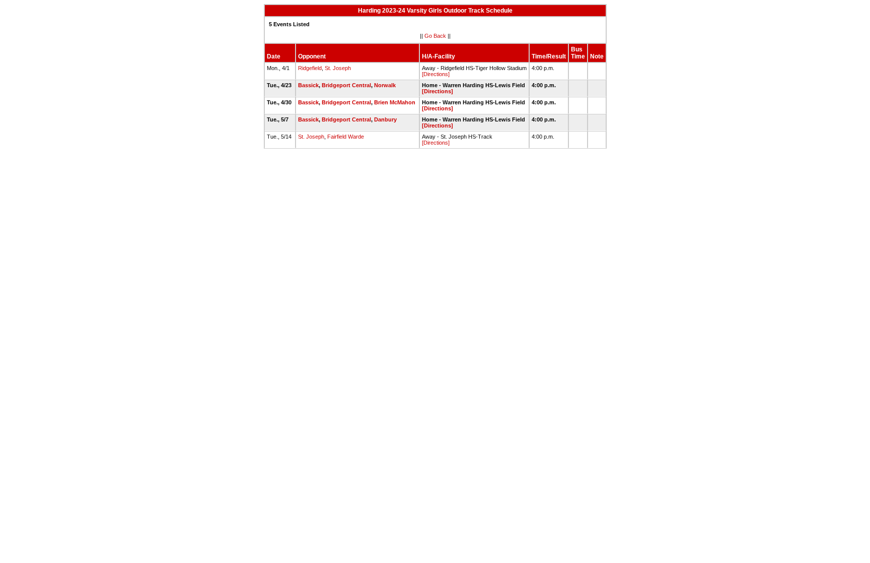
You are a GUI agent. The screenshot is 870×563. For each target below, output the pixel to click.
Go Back (435, 36)
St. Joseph (338, 68)
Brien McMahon (394, 102)
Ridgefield (310, 68)
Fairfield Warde (345, 137)
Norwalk (385, 85)
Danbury (385, 119)
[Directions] (436, 74)
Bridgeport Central (346, 85)
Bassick (308, 85)
